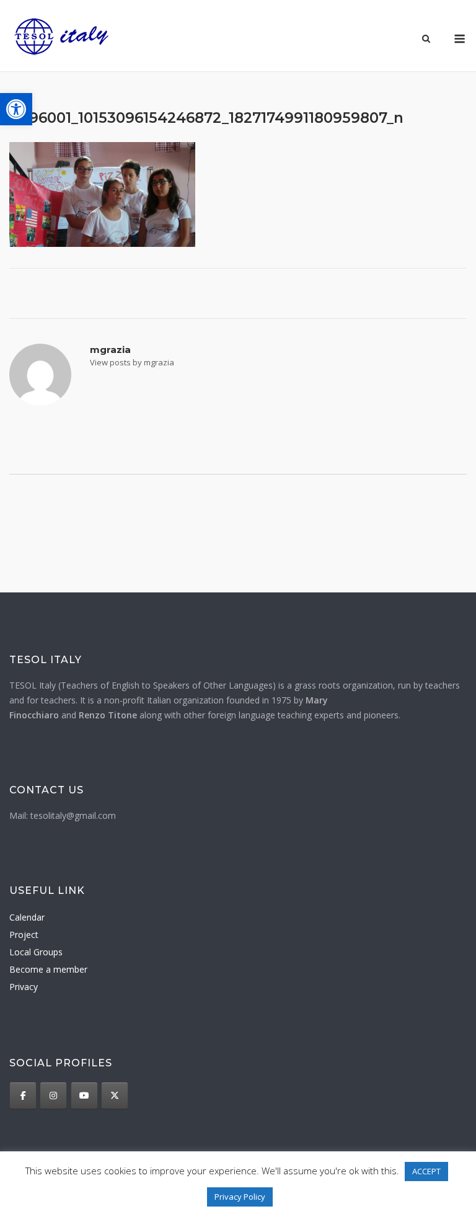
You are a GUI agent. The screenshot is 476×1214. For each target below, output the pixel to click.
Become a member (48, 969)
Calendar (27, 917)
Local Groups (36, 952)
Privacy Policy (239, 1196)
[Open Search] (426, 39)
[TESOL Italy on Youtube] (84, 1095)
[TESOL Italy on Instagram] (53, 1095)
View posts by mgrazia (132, 362)
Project (23, 934)
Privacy (23, 987)
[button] (16, 109)
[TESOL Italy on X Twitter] (114, 1095)
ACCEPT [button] (426, 1171)
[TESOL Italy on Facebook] (23, 1095)
